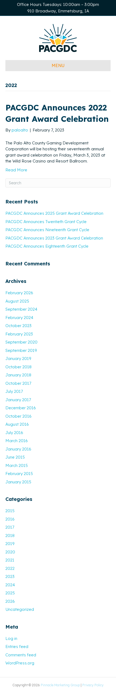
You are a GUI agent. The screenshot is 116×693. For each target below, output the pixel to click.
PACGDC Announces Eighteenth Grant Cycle (46, 246)
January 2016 (18, 449)
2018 (10, 535)
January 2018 (18, 374)
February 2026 (19, 292)
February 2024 (19, 317)
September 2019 (21, 350)
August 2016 (17, 424)
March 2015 (16, 465)
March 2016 (16, 440)
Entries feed (16, 646)
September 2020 (21, 342)
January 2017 (18, 399)
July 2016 (14, 432)
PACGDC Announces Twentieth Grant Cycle (46, 221)
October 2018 (18, 366)
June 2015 (15, 457)
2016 (10, 519)
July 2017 (14, 391)
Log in (11, 638)
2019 (10, 543)
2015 (10, 510)
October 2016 (18, 416)
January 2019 (18, 358)
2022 (10, 568)
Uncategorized (19, 609)
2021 (9, 560)
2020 (10, 552)
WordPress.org (19, 663)
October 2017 (18, 383)
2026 (10, 601)
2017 (9, 527)
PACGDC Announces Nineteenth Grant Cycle (47, 229)
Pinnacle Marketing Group (60, 685)
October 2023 (18, 325)
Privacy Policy (93, 685)
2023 (10, 576)
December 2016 (20, 407)
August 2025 (17, 301)
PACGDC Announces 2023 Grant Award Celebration (54, 238)
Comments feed (20, 654)
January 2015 (18, 481)
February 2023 (19, 334)
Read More (16, 169)
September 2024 (21, 309)
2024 (10, 584)
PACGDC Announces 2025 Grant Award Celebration (54, 213)
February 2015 (19, 473)
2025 (10, 592)
